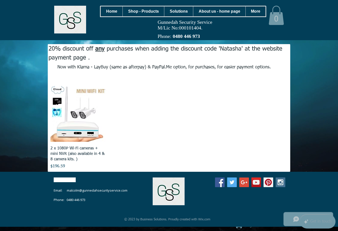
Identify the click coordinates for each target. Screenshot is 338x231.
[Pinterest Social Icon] (268, 182)
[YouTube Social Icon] (256, 182)
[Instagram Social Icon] (280, 182)
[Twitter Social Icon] (232, 182)
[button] (143, 11)
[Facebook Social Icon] (220, 182)
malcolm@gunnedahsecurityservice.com (97, 190)
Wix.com (204, 219)
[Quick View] (78, 114)
